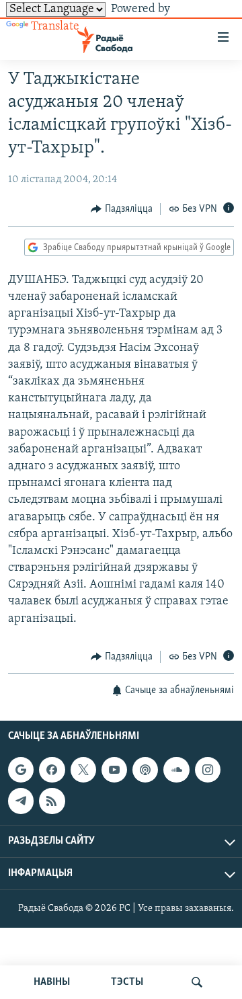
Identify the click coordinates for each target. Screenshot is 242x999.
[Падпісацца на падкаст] (145, 770)
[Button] (122, 209)
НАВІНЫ (52, 982)
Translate (55, 27)
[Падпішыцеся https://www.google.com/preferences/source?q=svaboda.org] (21, 770)
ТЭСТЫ (127, 982)
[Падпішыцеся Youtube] (114, 770)
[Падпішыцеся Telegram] (21, 801)
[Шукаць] (197, 982)
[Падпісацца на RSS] (52, 801)
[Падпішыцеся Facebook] (52, 770)
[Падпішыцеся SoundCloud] (176, 770)
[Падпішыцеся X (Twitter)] (83, 770)
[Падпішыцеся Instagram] (207, 770)
